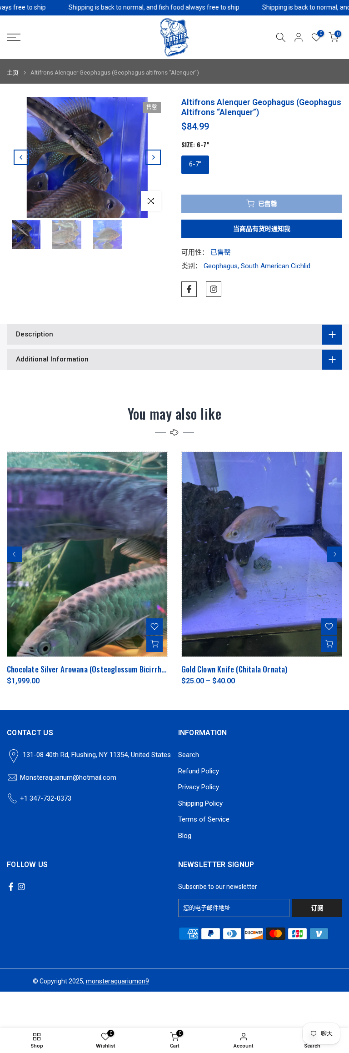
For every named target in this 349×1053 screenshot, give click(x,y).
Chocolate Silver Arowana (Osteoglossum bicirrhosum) (93, 669)
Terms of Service (203, 819)
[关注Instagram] (213, 289)
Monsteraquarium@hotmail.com (68, 777)
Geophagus (221, 266)
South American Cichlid (275, 266)
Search (188, 755)
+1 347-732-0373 (45, 798)
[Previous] (21, 157)
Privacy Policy (198, 787)
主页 (13, 72)
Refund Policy (198, 771)
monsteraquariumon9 (117, 981)
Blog (184, 836)
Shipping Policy (200, 803)
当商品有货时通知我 (261, 228)
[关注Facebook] (189, 289)
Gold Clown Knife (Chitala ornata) (234, 669)
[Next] (153, 157)
